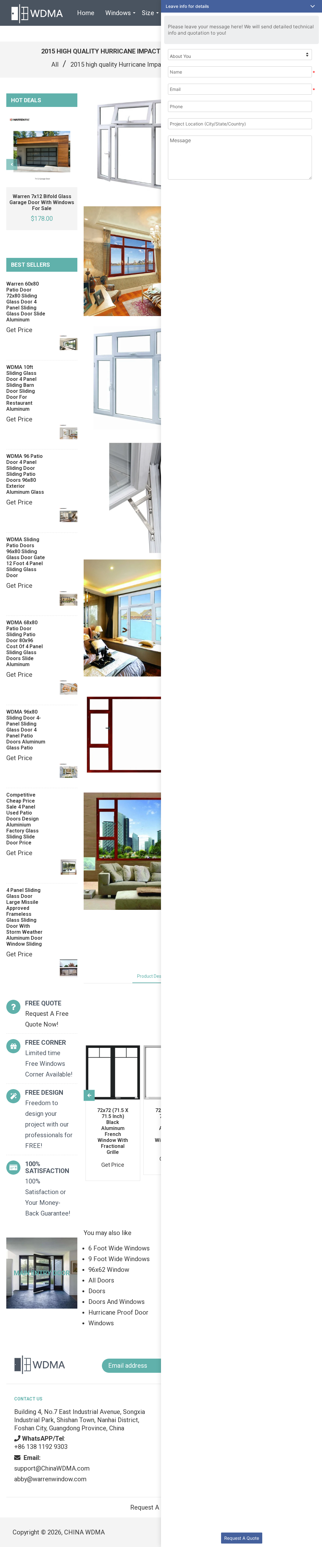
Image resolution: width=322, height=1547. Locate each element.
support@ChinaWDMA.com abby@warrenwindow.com (52, 1468)
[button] (241, 6)
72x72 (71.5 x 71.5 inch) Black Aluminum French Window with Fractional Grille (112, 1131)
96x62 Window (108, 1269)
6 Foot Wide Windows (119, 1248)
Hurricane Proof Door (118, 1312)
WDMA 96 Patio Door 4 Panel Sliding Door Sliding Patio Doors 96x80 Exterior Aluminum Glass (25, 474)
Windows (101, 1323)
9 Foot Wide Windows (119, 1259)
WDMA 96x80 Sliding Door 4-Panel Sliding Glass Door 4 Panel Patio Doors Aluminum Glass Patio (25, 730)
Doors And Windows (116, 1301)
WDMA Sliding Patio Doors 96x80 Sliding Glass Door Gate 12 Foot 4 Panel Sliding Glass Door (25, 557)
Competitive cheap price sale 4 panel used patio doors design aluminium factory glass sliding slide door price (22, 819)
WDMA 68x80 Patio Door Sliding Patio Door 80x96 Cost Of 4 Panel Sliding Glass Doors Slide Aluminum (24, 643)
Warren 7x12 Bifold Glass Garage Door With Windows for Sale (41, 202)
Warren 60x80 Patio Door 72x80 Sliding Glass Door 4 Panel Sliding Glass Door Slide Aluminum (25, 302)
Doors (96, 1291)
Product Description (156, 976)
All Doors (101, 1280)
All (54, 64)
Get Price (19, 330)
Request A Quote (241, 1538)
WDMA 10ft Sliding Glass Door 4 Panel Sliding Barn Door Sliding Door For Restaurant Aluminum (21, 388)
